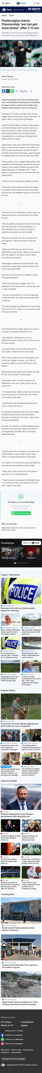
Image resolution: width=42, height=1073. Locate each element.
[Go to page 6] (24, 563)
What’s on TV (7, 1025)
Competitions (27, 1022)
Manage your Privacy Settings (13, 1059)
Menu (7, 3)
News (4, 15)
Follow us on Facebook (14, 1035)
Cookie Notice (16, 1052)
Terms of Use (16, 1050)
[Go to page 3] (19, 563)
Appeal (24, 1025)
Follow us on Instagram (14, 1043)
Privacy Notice (28, 1050)
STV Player (6, 1022)
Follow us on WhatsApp (14, 1039)
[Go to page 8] (27, 563)
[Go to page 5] (22, 563)
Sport (12, 15)
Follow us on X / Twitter (14, 1031)
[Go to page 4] (20, 563)
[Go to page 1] (15, 563)
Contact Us (5, 1052)
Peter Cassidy (7, 76)
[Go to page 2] (17, 563)
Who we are (5, 1050)
